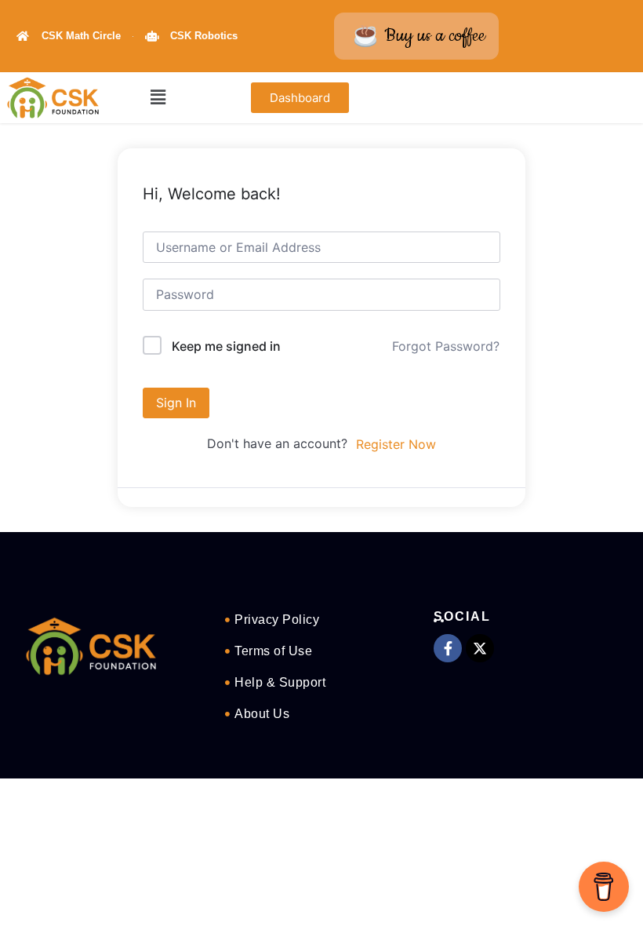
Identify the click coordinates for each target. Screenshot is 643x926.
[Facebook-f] (448, 648)
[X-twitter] (480, 648)
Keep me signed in (226, 346)
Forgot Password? (446, 346)
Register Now (396, 444)
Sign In (176, 402)
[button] (158, 97)
